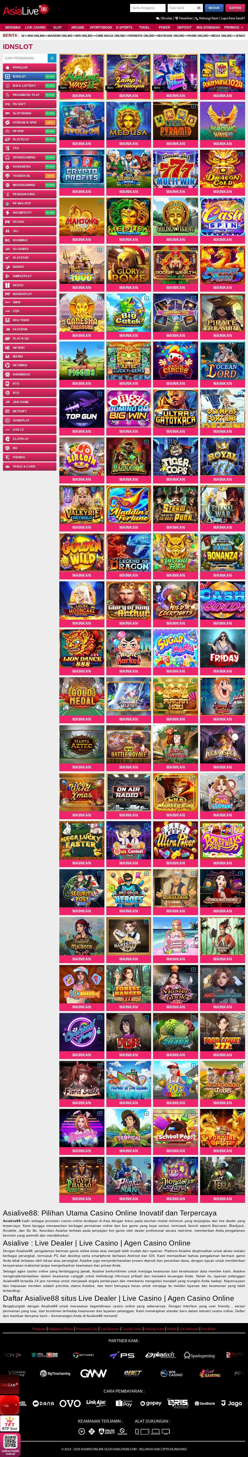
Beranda (13, 27)
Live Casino (35, 27)
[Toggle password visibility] (199, 8)
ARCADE (77, 27)
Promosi (232, 27)
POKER (164, 27)
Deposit (185, 27)
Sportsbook (101, 27)
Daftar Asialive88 (31, 1298)
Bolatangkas (208, 27)
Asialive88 (12, 1221)
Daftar (235, 8)
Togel (144, 27)
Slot (57, 27)
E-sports (124, 27)
